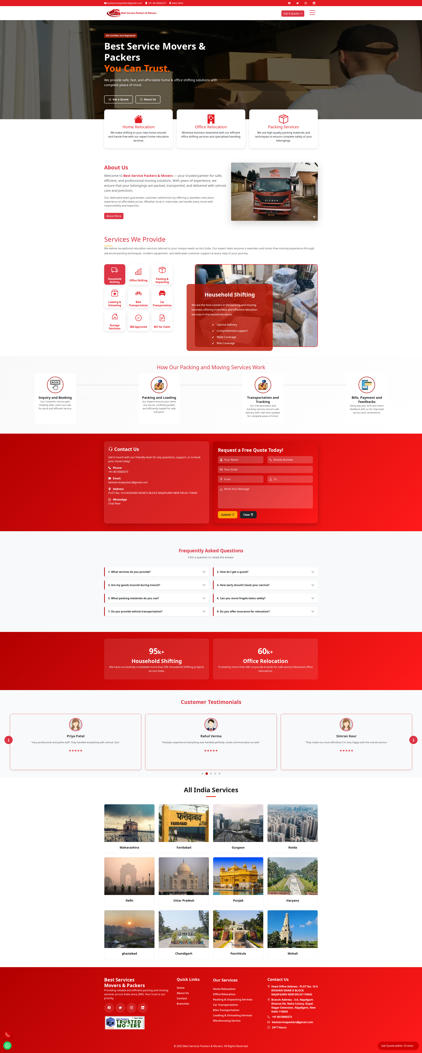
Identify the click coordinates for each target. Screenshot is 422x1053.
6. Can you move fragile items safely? (241, 598)
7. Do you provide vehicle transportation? (135, 611)
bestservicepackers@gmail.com (124, 3)
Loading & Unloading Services (232, 1015)
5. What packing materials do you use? (133, 598)
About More (113, 216)
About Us (150, 99)
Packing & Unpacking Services (232, 999)
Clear (247, 515)
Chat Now (114, 503)
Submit (226, 515)
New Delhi (177, 3)
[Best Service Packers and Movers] (125, 1022)
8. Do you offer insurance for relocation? (243, 611)
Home (180, 988)
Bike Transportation (226, 1010)
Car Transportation (225, 1005)
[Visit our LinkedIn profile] (314, 3)
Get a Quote (120, 99)
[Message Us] (7, 1045)
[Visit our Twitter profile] (297, 3)
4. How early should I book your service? (243, 585)
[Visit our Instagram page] (306, 3)
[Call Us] (7, 1035)
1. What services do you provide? (129, 572)
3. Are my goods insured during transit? (134, 585)
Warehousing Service (227, 1020)
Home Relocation (224, 989)
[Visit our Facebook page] (289, 3)
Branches (183, 1003)
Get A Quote (292, 13)
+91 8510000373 (156, 3)
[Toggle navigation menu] (312, 12)
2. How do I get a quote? (232, 572)
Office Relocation (224, 994)
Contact (182, 998)
